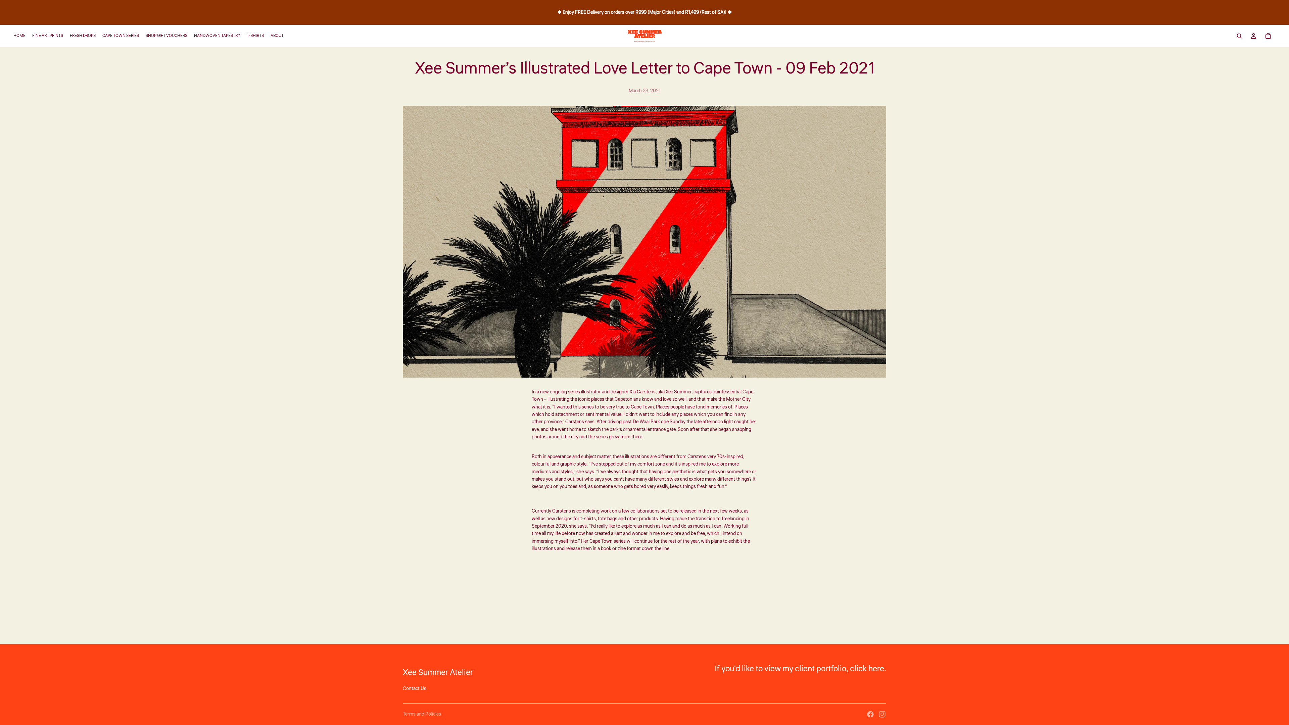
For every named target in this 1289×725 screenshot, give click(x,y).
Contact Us (414, 688)
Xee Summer (678, 392)
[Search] (1239, 36)
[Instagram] (882, 714)
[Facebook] (870, 714)
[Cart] (1268, 36)
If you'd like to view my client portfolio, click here (799, 669)
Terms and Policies (422, 714)
